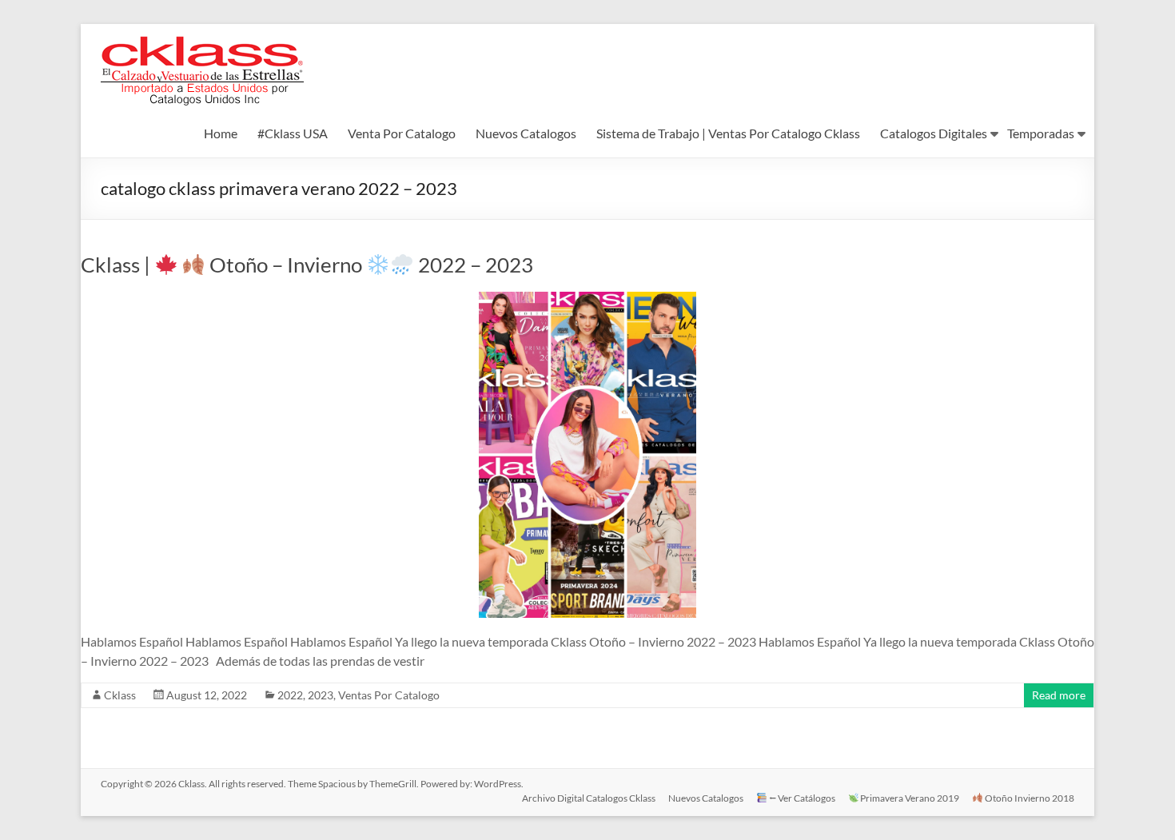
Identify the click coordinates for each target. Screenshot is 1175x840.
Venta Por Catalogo (402, 133)
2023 (320, 695)
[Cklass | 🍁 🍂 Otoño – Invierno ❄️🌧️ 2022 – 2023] (587, 299)
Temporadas (1040, 133)
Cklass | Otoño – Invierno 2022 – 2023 (307, 264)
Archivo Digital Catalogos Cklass (588, 798)
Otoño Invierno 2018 (1028, 798)
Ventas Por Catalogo (389, 695)
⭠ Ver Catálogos (801, 798)
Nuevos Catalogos (526, 133)
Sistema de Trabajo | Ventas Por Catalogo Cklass (728, 133)
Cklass (120, 695)
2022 (290, 695)
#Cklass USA (292, 133)
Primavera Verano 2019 (908, 798)
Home (220, 133)
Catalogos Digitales (933, 133)
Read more (1058, 695)
